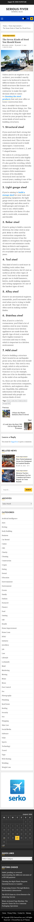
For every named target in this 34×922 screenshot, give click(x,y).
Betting (4, 527)
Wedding (5, 763)
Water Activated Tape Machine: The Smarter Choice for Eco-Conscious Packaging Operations (15, 903)
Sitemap (28, 913)
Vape (3, 755)
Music (4, 679)
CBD (3, 548)
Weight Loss (6, 767)
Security (5, 712)
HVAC (4, 637)
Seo (3, 717)
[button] (2, 18)
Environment (6, 586)
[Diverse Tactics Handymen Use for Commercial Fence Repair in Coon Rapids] (8, 475)
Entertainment (7, 582)
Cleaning (5, 556)
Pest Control (6, 687)
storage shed (6, 403)
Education (5, 578)
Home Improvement (8, 35)
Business (5, 535)
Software (5, 734)
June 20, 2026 (22, 466)
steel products (23, 401)
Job (3, 649)
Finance (5, 607)
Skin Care (5, 725)
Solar (4, 738)
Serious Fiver (17, 9)
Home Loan (6, 632)
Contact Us (21, 913)
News (4, 683)
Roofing (4, 708)
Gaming (5, 615)
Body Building (7, 531)
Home (4, 913)
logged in (14, 442)
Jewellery (5, 645)
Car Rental (5, 540)
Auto (3, 523)
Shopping (5, 721)
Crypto (4, 565)
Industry (5, 641)
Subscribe (31, 18)
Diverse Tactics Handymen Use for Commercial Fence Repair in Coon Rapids (23, 477)
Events (4, 590)
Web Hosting (6, 759)
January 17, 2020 (21, 45)
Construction (6, 561)
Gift (3, 620)
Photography (6, 696)
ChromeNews (16, 920)
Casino (4, 544)
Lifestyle (5, 658)
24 (4, 838)
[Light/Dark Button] (24, 19)
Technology (6, 746)
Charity (4, 552)
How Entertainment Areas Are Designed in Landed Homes (24, 461)
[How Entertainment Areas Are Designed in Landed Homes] (8, 461)
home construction (12, 401)
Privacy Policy (11, 913)
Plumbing (5, 700)
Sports (4, 742)
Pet (3, 691)
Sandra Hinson (9, 45)
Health (4, 624)
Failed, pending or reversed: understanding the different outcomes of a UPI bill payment (16, 874)
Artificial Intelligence (9, 518)
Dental (4, 573)
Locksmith (5, 662)
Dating (4, 569)
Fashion (4, 599)
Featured (5, 603)
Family (4, 594)
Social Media (6, 729)
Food (3, 611)
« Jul (3, 845)
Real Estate (6, 704)
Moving (4, 674)
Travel (4, 750)
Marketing (6, 670)
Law (3, 653)
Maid (4, 666)
